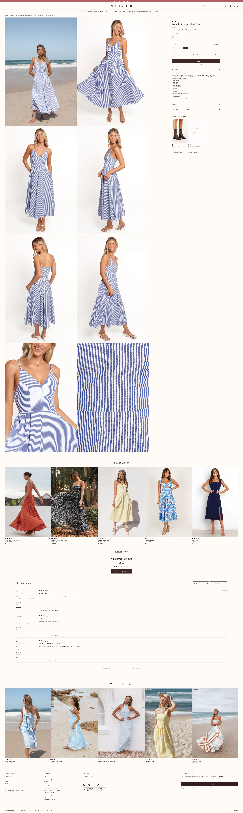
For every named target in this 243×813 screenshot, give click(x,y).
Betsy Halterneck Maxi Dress (106, 763)
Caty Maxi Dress (149, 763)
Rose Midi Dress (149, 542)
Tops (125, 11)
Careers (46, 781)
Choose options (177, 152)
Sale (156, 11)
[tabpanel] (121, 507)
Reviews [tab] (118, 551)
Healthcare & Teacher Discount (52, 790)
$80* (128, 1)
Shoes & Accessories (144, 11)
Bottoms (132, 11)
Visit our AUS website (49, 792)
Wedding (118, 11)
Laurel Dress (195, 542)
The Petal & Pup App (49, 779)
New (81, 11)
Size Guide (216, 44)
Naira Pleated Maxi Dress (12, 542)
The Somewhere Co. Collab (51, 799)
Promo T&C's (41, 810)
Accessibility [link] (8, 788)
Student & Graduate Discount (51, 788)
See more (18, 607)
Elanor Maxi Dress (197, 763)
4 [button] (128, 669)
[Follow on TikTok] (98, 785)
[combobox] (201, 583)
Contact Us (7, 779)
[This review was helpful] (52, 610)
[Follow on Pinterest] (93, 785)
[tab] (121, 463)
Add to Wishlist (195, 65)
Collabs (46, 783)
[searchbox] (100, 583)
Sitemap (46, 797)
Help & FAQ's (8, 776)
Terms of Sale (33, 810)
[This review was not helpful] (55, 610)
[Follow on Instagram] (89, 785)
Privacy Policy (49, 810)
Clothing (109, 11)
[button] (105, 668)
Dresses (89, 11)
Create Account (87, 779)
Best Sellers (99, 11)
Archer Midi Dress (10, 763)
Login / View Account (88, 776)
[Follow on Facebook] (84, 785)
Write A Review (122, 571)
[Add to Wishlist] (50, 538)
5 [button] (133, 669)
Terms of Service (24, 810)
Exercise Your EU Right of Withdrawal (14, 790)
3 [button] (123, 669)
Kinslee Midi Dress (103, 542)
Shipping (7, 783)
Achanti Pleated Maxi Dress (59, 542)
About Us (46, 776)
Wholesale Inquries (49, 785)
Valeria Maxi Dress (56, 763)
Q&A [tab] (126, 551)
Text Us (6, 781)
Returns (7, 785)
